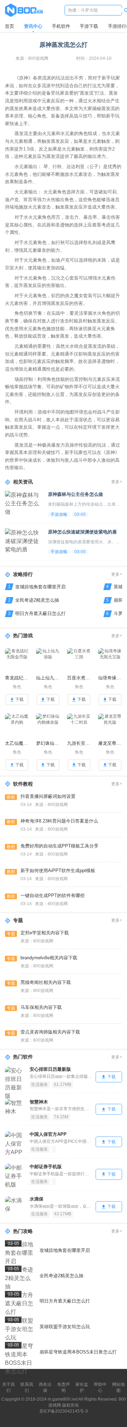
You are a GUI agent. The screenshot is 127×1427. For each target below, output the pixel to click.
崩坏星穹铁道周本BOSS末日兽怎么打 (78, 1352)
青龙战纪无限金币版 (17, 677)
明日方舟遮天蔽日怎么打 (40, 613)
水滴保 (36, 1199)
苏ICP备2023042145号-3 (64, 1411)
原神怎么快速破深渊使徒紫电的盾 (82, 532)
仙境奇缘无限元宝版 (110, 677)
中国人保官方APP (48, 1134)
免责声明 (63, 1387)
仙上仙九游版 (48, 677)
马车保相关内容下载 (41, 1007)
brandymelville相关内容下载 (48, 957)
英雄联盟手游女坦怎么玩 (65, 1326)
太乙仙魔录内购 (17, 743)
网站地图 (118, 1387)
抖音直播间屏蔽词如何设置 (47, 796)
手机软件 (61, 26)
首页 (9, 26)
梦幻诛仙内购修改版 (48, 743)
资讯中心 (33, 26)
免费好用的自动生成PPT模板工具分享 (59, 846)
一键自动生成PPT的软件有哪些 (52, 895)
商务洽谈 (45, 1387)
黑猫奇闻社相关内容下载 (45, 982)
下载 (19, 699)
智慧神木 (39, 1102)
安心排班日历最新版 (50, 1069)
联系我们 (26, 1387)
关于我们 (8, 1387)
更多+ (116, 482)
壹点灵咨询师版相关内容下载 (50, 1032)
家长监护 (81, 1387)
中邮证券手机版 (46, 1166)
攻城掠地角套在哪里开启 (40, 586)
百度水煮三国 (79, 677)
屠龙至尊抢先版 (110, 743)
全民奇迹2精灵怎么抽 (37, 600)
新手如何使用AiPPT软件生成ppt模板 (57, 870)
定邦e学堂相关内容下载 (44, 932)
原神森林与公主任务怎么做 (75, 494)
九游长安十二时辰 (79, 743)
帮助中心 (100, 1387)
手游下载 (89, 26)
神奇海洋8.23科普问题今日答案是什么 (59, 821)
